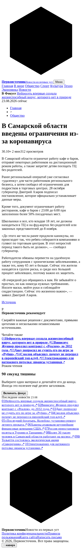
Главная (7, 86)
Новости (25, 89)
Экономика (10, 89)
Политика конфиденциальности (25, 533)
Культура (56, 86)
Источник (9, 302)
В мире (19, 86)
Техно (68, 86)
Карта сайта (28, 537)
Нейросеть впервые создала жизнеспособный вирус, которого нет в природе (36, 95)
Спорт (44, 86)
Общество (32, 86)
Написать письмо (49, 537)
